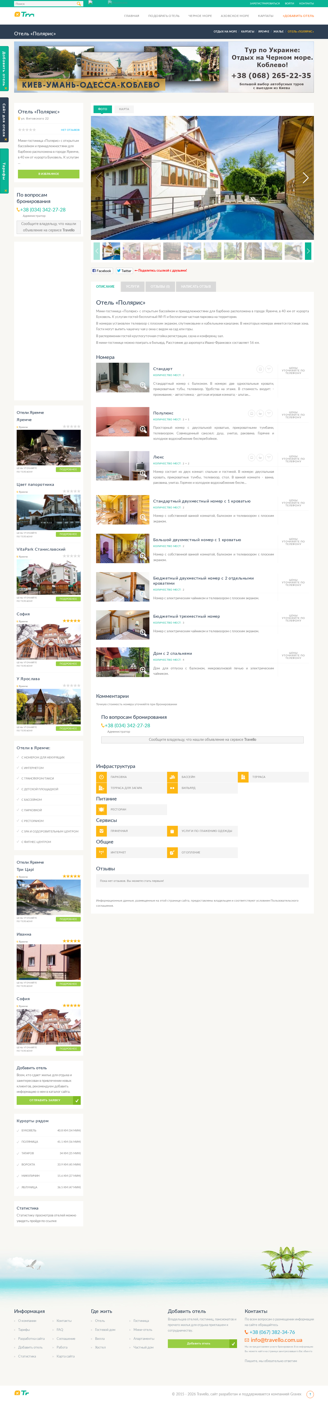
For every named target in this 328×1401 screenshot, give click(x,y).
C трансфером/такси (38, 778)
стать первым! (154, 880)
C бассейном (32, 799)
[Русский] (98, 2)
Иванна (24, 934)
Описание (105, 286)
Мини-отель (143, 1330)
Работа (62, 1347)
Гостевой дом (105, 1330)
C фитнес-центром (36, 842)
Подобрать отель (164, 15)
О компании (27, 1321)
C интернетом (33, 768)
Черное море (200, 15)
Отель (100, 1321)
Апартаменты (144, 1339)
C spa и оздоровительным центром (50, 831)
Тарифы (24, 1330)
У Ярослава (28, 679)
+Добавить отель (298, 15)
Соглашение (66, 1339)
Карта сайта (66, 1356)
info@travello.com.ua (276, 1340)
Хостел (100, 1347)
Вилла (100, 1339)
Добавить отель (30, 1347)
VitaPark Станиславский (41, 549)
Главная (131, 15)
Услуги (132, 286)
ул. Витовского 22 (35, 118)
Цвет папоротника (35, 485)
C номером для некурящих (43, 757)
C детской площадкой (40, 789)
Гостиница (141, 1321)
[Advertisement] (49, 321)
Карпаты (265, 15)
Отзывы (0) (160, 286)
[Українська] (117, 2)
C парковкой (32, 810)
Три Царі (25, 870)
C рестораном (33, 821)
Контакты (306, 3)
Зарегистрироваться (265, 3)
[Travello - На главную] (24, 14)
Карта (124, 109)
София (23, 614)
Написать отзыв (196, 286)
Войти (289, 3)
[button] (301, 178)
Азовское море (235, 15)
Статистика (27, 1356)
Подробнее (68, 469)
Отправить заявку (44, 1100)
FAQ (60, 1330)
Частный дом (143, 1347)
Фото (102, 109)
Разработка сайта (31, 1339)
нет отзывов (70, 130)
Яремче (24, 420)
